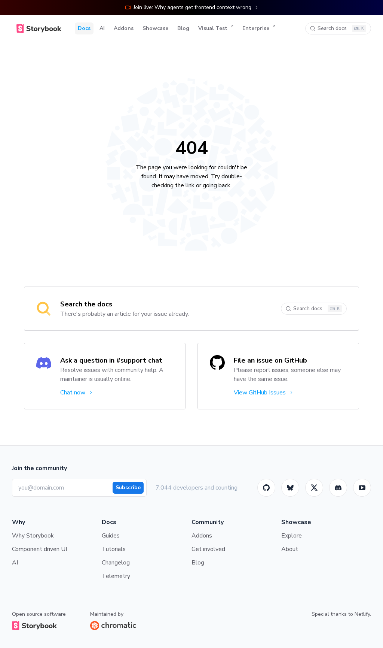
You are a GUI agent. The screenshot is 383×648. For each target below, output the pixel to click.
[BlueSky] (290, 488)
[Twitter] (314, 488)
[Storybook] (338, 488)
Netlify (362, 614)
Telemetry (116, 576)
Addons (124, 28)
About (289, 549)
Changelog (116, 562)
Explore (291, 536)
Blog (183, 28)
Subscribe (128, 487)
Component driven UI (39, 549)
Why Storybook (33, 536)
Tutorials (114, 549)
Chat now (72, 392)
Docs (84, 28)
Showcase (155, 28)
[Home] (39, 28)
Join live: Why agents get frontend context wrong (192, 7)
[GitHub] (266, 488)
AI (102, 28)
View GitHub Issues (260, 392)
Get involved (208, 549)
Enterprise (255, 28)
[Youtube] (362, 488)
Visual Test (212, 28)
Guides (111, 536)
